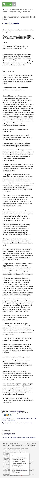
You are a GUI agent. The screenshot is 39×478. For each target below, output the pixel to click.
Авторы (5, 9)
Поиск (30, 9)
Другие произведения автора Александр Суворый (16, 422)
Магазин (5, 12)
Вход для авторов (24, 12)
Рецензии (23, 9)
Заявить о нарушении (8, 420)
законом (5, 454)
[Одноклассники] (7, 415)
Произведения (14, 9)
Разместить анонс (31, 418)
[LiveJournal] (11, 415)
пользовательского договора (9, 452)
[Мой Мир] (9, 415)
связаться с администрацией (9, 464)
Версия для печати (19, 418)
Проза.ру (33, 445)
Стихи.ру (26, 445)
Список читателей (7, 418)
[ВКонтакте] (5, 415)
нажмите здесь (23, 470)
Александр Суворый (10, 23)
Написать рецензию (8, 434)
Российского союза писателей (13, 475)
